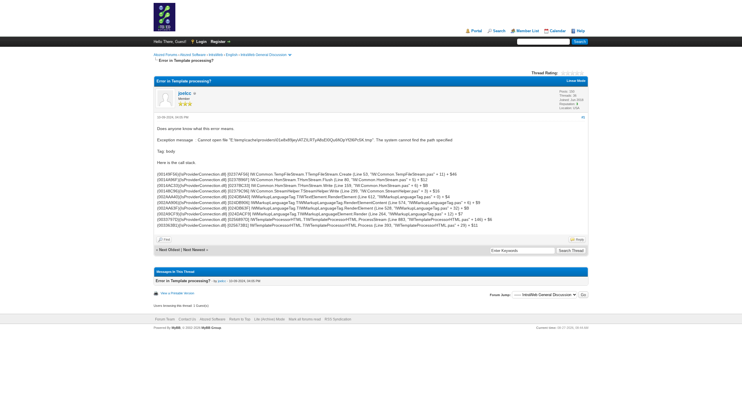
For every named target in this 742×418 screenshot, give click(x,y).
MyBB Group (211, 327)
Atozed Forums (165, 55)
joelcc (184, 93)
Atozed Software (193, 55)
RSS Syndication (338, 319)
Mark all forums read (305, 319)
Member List (528, 31)
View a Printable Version (177, 293)
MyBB (176, 327)
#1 (583, 117)
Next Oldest (169, 250)
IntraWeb (216, 55)
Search (499, 31)
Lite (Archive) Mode (269, 319)
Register (218, 41)
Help (581, 31)
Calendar (558, 31)
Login (201, 41)
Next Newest (194, 250)
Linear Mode (576, 80)
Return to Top (239, 319)
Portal (476, 31)
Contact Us (187, 319)
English (232, 55)
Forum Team (165, 319)
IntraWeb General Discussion (264, 55)
